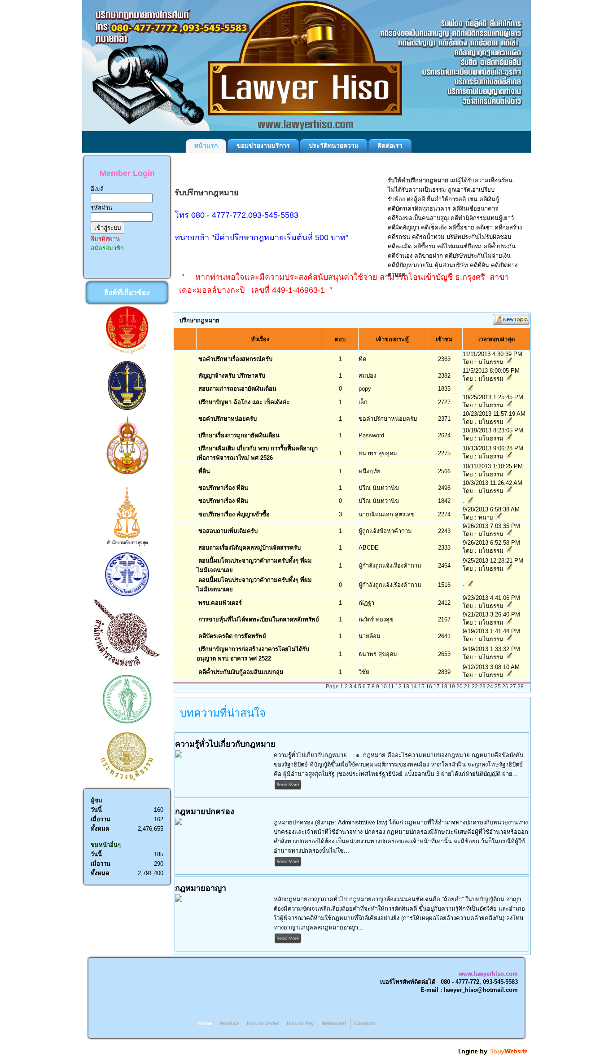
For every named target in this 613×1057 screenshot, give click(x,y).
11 (391, 686)
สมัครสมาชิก (107, 248)
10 (384, 686)
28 (520, 686)
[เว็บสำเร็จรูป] (493, 1053)
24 (490, 686)
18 (444, 686)
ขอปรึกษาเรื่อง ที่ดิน (223, 487)
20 (459, 686)
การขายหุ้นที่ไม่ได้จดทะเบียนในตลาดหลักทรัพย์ (258, 619)
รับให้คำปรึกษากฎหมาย (418, 180)
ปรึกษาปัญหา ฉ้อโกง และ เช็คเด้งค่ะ (243, 402)
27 (513, 686)
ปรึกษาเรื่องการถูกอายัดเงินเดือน (239, 435)
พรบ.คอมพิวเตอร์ (220, 602)
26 (505, 686)
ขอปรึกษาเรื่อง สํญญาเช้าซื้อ (234, 514)
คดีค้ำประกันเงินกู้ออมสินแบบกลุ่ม (241, 672)
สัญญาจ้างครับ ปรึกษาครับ (231, 375)
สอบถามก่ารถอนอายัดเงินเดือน (237, 388)
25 (498, 686)
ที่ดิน (204, 471)
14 (414, 686)
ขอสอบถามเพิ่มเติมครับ (228, 531)
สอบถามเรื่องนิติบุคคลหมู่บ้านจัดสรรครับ (249, 547)
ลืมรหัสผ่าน (105, 238)
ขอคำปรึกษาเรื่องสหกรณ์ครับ (235, 359)
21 (467, 686)
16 (429, 686)
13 (406, 686)
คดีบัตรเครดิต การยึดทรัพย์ (232, 636)
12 (398, 686)
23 (482, 686)
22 (475, 686)
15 (421, 686)
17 (436, 686)
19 (452, 686)
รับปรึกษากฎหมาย (207, 192)
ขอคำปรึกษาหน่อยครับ (227, 418)
